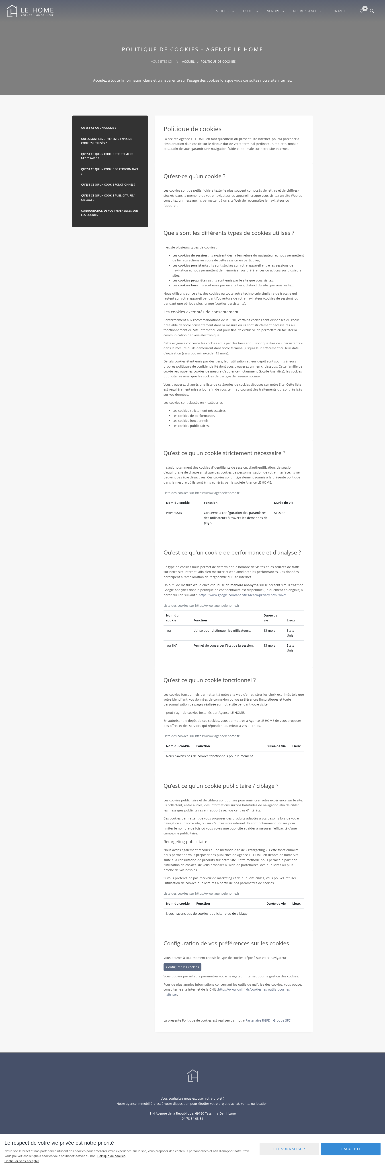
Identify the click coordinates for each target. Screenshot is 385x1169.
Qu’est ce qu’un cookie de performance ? (110, 171)
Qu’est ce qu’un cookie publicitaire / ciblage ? (108, 198)
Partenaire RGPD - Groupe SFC (268, 1020)
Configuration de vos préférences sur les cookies (109, 213)
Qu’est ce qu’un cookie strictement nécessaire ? (107, 156)
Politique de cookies (111, 1156)
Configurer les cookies (182, 967)
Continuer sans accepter (21, 1161)
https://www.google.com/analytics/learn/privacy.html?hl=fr (242, 595)
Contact (338, 11)
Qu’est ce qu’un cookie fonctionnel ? (108, 184)
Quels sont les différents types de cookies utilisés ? (106, 141)
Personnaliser (289, 1149)
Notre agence (305, 11)
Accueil (188, 61)
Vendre (274, 11)
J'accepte (351, 1149)
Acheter (223, 11)
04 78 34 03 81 (192, 1118)
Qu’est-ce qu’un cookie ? (98, 128)
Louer (248, 11)
